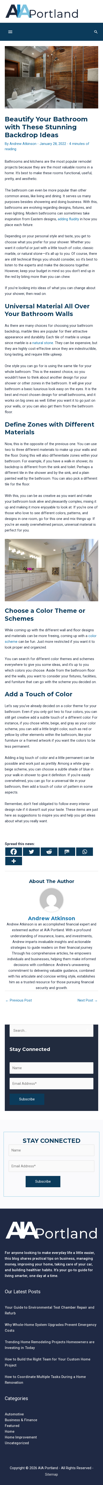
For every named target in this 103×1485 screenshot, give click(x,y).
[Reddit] (49, 851)
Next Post (88, 1000)
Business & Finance (21, 1420)
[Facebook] (13, 851)
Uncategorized (17, 1443)
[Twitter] (31, 851)
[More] (13, 861)
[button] (96, 32)
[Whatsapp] (84, 851)
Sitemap (51, 1474)
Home (9, 1431)
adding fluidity (68, 219)
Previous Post (18, 1000)
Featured (12, 1426)
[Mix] (66, 851)
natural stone (42, 343)
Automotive (14, 1414)
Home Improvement (21, 1437)
